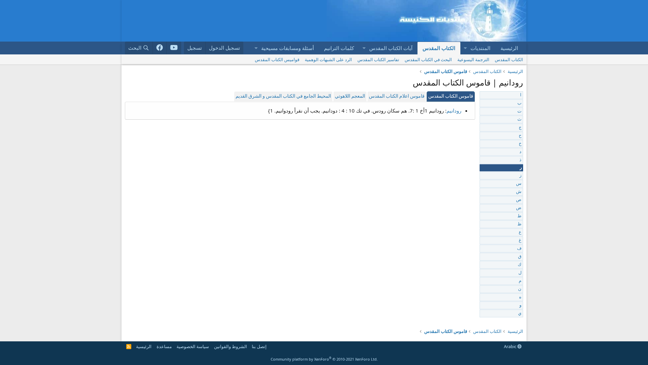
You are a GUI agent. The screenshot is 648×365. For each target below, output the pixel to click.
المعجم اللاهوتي (350, 96)
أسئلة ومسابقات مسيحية (287, 48)
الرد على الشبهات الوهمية (328, 59)
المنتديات (480, 48)
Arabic (510, 346)
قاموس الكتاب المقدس (450, 96)
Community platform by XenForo (324, 359)
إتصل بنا (259, 346)
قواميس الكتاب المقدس (277, 59)
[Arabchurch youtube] (174, 48)
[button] (465, 48)
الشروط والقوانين (230, 346)
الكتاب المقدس (439, 48)
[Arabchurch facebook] (160, 48)
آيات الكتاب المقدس (390, 48)
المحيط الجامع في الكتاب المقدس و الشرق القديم (283, 96)
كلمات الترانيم (339, 48)
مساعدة (164, 346)
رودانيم (454, 110)
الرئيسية (509, 48)
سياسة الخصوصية (193, 346)
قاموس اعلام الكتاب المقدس (397, 96)
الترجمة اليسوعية (473, 59)
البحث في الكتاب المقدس (428, 59)
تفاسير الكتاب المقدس (378, 59)
